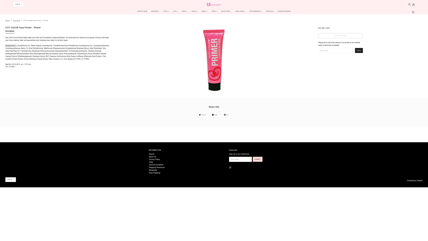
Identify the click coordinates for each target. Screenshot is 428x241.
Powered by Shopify (415, 181)
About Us (152, 157)
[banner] (214, 4)
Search (151, 154)
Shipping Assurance (157, 167)
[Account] (414, 4)
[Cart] (413, 12)
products (16, 20)
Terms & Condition (156, 165)
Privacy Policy (154, 159)
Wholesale (153, 170)
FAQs (151, 162)
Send (359, 50)
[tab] (9, 31)
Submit (258, 159)
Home (7, 20)
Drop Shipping (154, 173)
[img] (409, 4)
